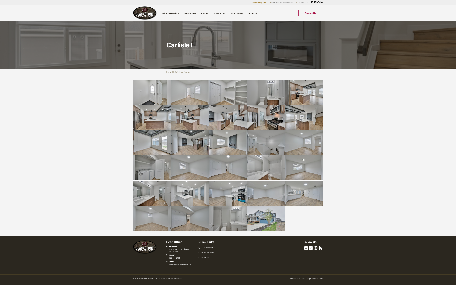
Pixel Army (318, 278)
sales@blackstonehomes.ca (282, 2)
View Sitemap (179, 278)
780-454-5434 (303, 2)
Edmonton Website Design (300, 278)
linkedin (315, 2)
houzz (321, 2)
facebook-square (312, 2)
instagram (318, 2)
